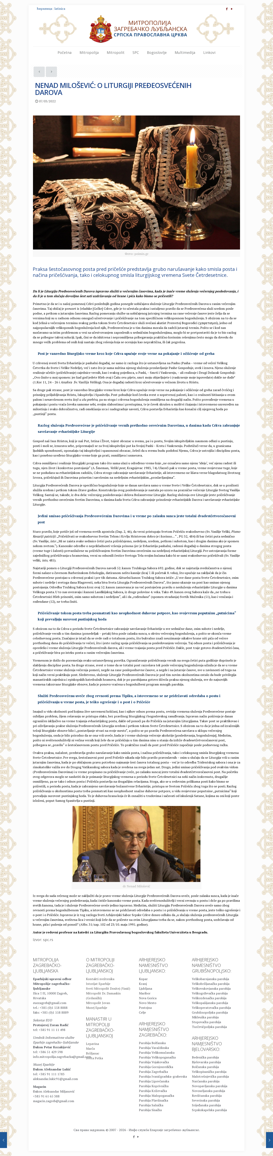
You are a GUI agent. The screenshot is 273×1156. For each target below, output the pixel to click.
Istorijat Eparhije (98, 983)
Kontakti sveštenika (100, 979)
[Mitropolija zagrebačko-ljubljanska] (136, 28)
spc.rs (48, 939)
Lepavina (92, 1044)
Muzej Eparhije (96, 1007)
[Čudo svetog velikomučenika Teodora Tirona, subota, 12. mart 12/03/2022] (269, 1140)
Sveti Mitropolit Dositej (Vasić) (108, 988)
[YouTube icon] (231, 9)
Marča (90, 1048)
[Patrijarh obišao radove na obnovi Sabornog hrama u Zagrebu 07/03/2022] (3, 1140)
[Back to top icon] (254, 1148)
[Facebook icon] (226, 9)
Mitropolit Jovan (98, 1003)
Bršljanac (92, 1053)
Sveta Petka (94, 1058)
